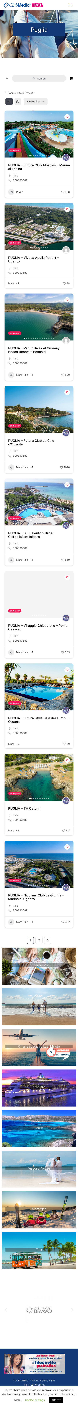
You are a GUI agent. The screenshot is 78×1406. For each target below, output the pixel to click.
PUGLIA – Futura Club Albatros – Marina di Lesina (39, 167)
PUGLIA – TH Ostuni (23, 808)
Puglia (19, 191)
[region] (39, 966)
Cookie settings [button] (35, 1400)
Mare (11, 283)
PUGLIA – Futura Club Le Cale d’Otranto (31, 442)
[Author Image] (66, 157)
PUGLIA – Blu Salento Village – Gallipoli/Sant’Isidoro (31, 535)
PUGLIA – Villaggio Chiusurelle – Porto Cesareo (37, 627)
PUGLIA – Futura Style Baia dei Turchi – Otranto (38, 720)
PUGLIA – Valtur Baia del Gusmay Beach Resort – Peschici (33, 350)
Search (41, 78)
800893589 (20, 180)
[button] (9, 134)
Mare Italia (22, 374)
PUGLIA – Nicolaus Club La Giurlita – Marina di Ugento (36, 897)
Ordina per (33, 101)
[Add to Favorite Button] (67, 117)
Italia (16, 175)
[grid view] (9, 101)
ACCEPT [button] (56, 1400)
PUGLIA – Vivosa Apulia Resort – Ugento (33, 259)
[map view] (17, 101)
